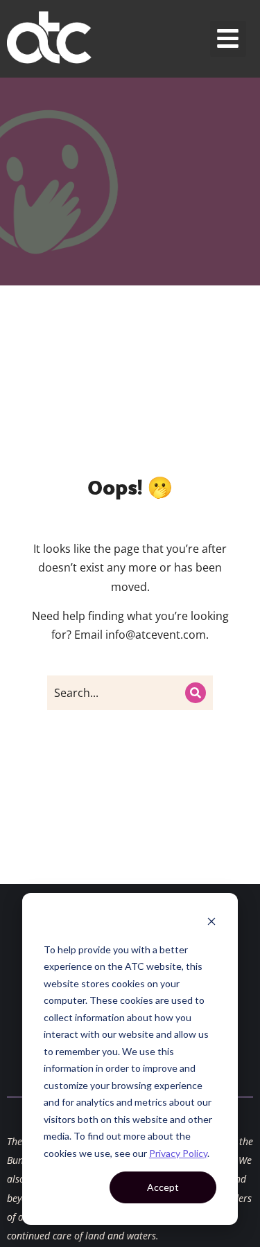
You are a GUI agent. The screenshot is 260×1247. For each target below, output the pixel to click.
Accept (163, 1187)
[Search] (195, 692)
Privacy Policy (178, 1153)
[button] (228, 39)
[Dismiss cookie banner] (211, 923)
